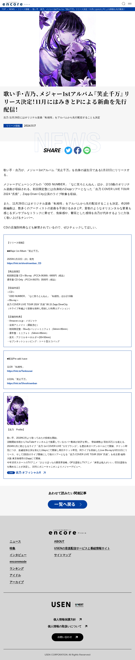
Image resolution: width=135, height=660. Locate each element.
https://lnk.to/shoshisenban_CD (24, 263)
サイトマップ (62, 554)
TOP (4, 9)
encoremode (18, 561)
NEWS (12, 9)
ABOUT (59, 541)
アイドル (15, 575)
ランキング (17, 568)
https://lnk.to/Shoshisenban (22, 383)
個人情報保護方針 (64, 619)
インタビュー (18, 554)
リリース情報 (23, 9)
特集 (12, 548)
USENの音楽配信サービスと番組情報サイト (82, 548)
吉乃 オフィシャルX (28, 472)
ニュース (15, 541)
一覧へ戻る (64, 504)
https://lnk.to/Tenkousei (20, 371)
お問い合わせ (64, 637)
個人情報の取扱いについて (65, 626)
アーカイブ (17, 582)
